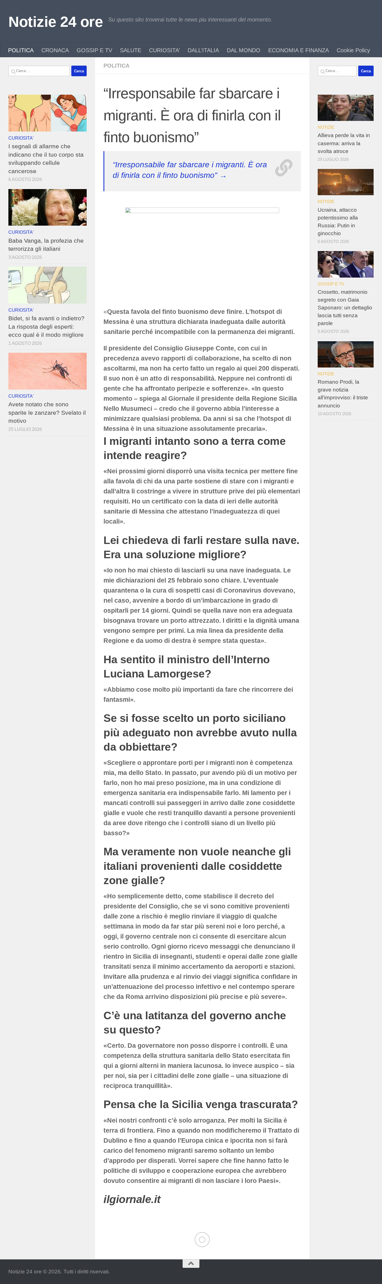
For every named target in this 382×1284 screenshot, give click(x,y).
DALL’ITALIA (203, 50)
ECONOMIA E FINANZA (298, 50)
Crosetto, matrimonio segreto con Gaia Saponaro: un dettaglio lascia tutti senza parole (345, 307)
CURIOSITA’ (164, 50)
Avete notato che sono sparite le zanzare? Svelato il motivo (47, 412)
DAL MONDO (243, 50)
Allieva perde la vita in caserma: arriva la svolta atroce (344, 143)
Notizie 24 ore (55, 21)
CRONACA (55, 50)
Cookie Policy (353, 50)
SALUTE (130, 50)
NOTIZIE (326, 127)
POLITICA (21, 50)
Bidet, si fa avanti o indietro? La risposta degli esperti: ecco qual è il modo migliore (46, 326)
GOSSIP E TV (94, 50)
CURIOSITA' (21, 137)
